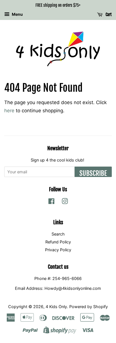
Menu (17, 14)
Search (58, 234)
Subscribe (93, 173)
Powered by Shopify (88, 306)
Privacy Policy (58, 249)
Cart (108, 14)
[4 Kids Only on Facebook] (51, 202)
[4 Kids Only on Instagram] (65, 202)
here (9, 110)
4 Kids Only (56, 306)
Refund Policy (58, 241)
